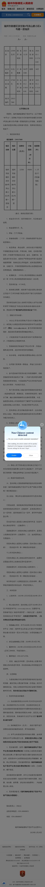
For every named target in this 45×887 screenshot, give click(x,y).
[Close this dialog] (41, 424)
